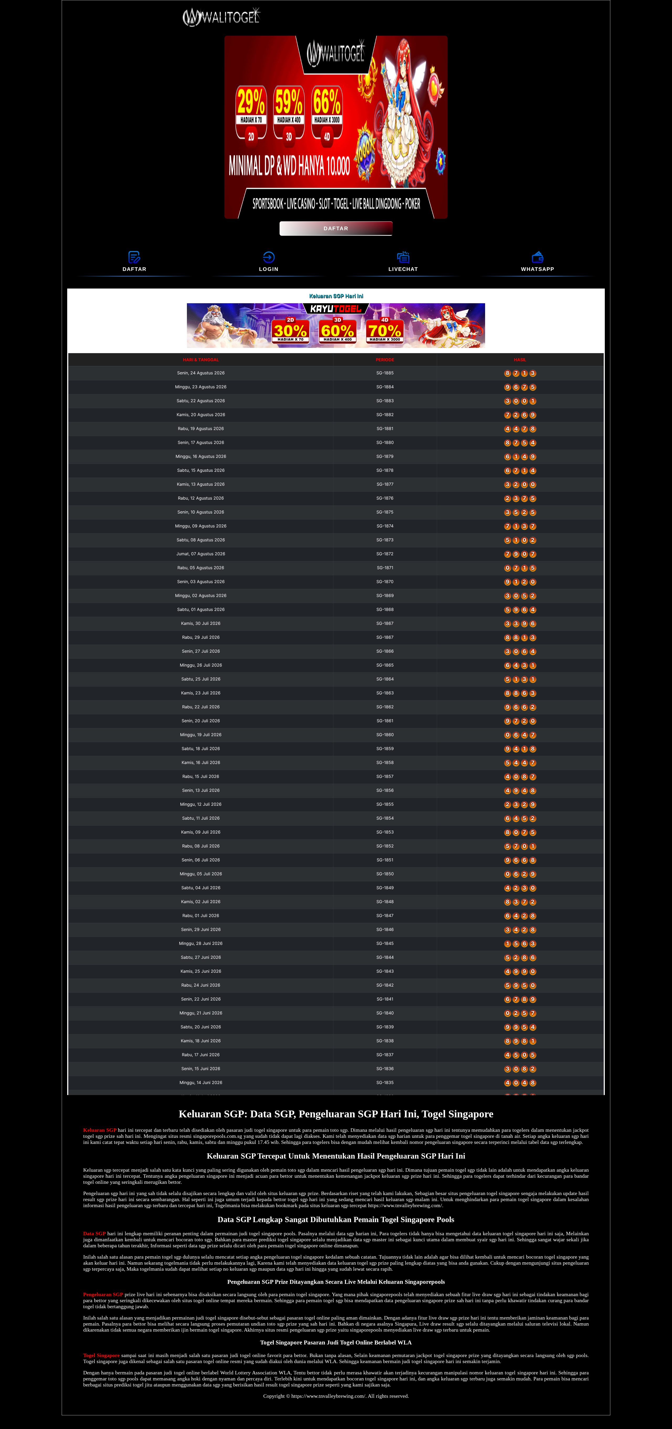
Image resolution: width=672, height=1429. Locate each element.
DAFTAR (336, 228)
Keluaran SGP (100, 1130)
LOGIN (269, 269)
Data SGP (94, 1233)
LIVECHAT (403, 269)
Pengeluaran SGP (103, 1294)
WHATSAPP (537, 269)
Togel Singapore (101, 1355)
